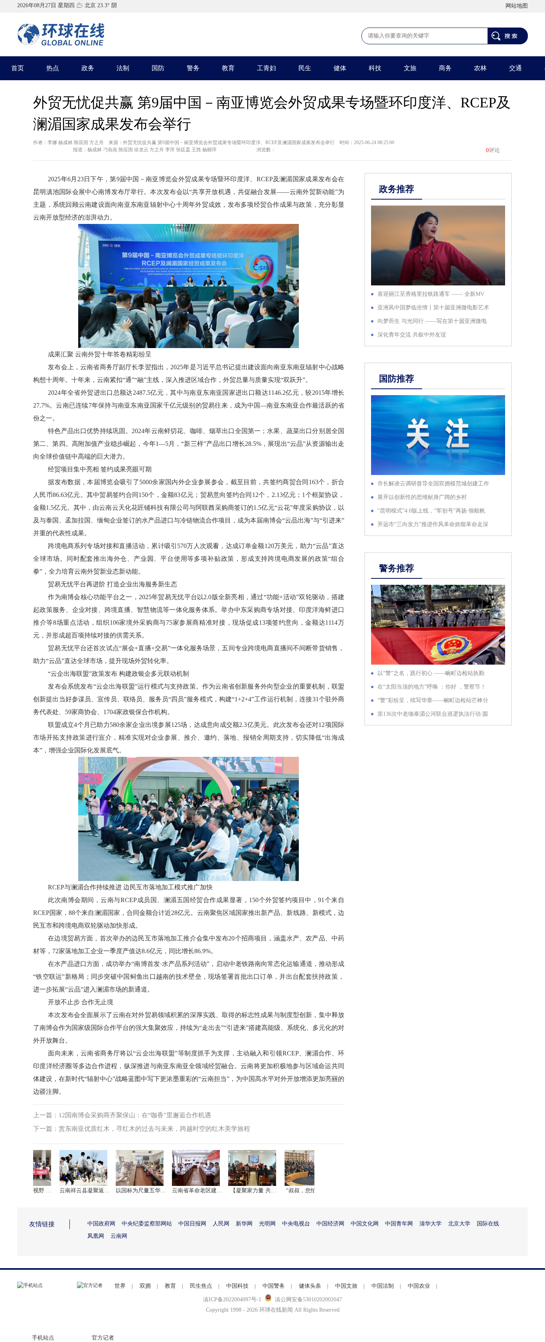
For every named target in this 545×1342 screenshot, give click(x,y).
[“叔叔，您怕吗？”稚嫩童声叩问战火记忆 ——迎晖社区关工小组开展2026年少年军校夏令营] (299, 1168)
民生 (304, 68)
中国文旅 (346, 1286)
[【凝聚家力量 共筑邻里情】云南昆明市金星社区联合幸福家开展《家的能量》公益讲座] (242, 1168)
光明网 (267, 1224)
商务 (445, 68)
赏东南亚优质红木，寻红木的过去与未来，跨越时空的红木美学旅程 (154, 1128)
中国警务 (274, 1286)
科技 (375, 68)
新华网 (244, 1224)
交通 (515, 68)
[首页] (61, 34)
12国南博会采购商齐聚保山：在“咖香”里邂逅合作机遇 (135, 1115)
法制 (123, 68)
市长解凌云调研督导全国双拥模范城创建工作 (433, 484)
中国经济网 (330, 1224)
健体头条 (310, 1286)
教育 (228, 68)
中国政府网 (101, 1224)
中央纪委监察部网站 (147, 1224)
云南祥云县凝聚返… (74, 1191)
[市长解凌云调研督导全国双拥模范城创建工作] (438, 435)
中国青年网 (399, 1224)
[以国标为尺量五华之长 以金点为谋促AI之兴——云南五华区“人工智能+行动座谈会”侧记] (130, 1168)
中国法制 (382, 1286)
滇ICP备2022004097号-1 (232, 1299)
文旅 (410, 68)
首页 (17, 68)
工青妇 (266, 68)
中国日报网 (192, 1224)
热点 (52, 68)
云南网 (119, 1236)
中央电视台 (296, 1224)
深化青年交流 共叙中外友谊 (411, 335)
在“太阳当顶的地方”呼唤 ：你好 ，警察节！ (431, 687)
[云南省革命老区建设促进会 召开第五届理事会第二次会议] (186, 1168)
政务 (87, 68)
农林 (480, 68)
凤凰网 (95, 1236)
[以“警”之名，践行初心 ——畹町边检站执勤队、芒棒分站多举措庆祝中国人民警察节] (438, 625)
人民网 (221, 1224)
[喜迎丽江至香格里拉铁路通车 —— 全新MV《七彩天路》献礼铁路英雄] (438, 245)
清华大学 (430, 1224)
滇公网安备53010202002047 (308, 1299)
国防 (158, 68)
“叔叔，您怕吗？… (298, 1191)
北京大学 (459, 1224)
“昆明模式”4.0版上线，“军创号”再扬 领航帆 (431, 511)
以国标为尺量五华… (130, 1191)
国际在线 (488, 1224)
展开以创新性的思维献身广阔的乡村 (422, 497)
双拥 (145, 1286)
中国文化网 (365, 1224)
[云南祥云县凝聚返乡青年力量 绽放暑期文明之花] (74, 1168)
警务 (193, 68)
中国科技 (237, 1286)
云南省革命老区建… (186, 1191)
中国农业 (419, 1286)
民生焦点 (201, 1286)
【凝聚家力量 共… (242, 1191)
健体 (340, 68)
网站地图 (517, 6)
